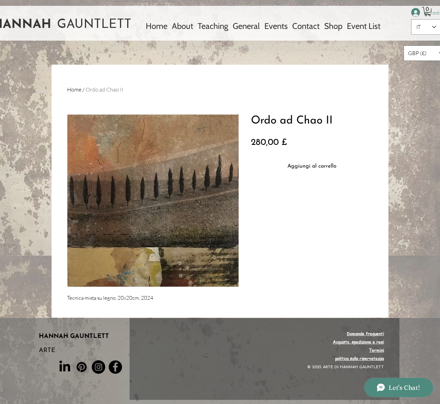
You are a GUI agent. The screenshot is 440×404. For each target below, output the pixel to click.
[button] (427, 11)
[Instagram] (98, 367)
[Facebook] (115, 367)
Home (74, 89)
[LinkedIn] (65, 367)
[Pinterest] (81, 367)
